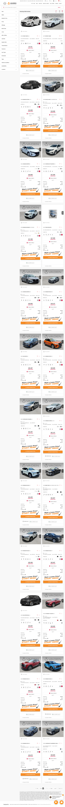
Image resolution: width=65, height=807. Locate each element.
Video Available (24, 31)
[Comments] (37, 43)
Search (59, 7)
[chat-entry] (56, 802)
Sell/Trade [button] (52, 3)
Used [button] (37, 3)
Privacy (42, 804)
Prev (41, 788)
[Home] (32, 3)
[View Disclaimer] (30, 43)
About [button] (60, 3)
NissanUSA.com (48, 804)
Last (55, 788)
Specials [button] (40, 3)
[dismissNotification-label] (63, 795)
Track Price (31, 50)
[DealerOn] (6, 804)
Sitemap (44, 804)
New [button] (34, 3)
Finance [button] (56, 3)
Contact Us (38, 804)
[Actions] (39, 36)
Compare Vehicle (25, 73)
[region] (30, 56)
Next (52, 788)
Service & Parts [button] (46, 3)
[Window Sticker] (39, 43)
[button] (40, 21)
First (37, 788)
